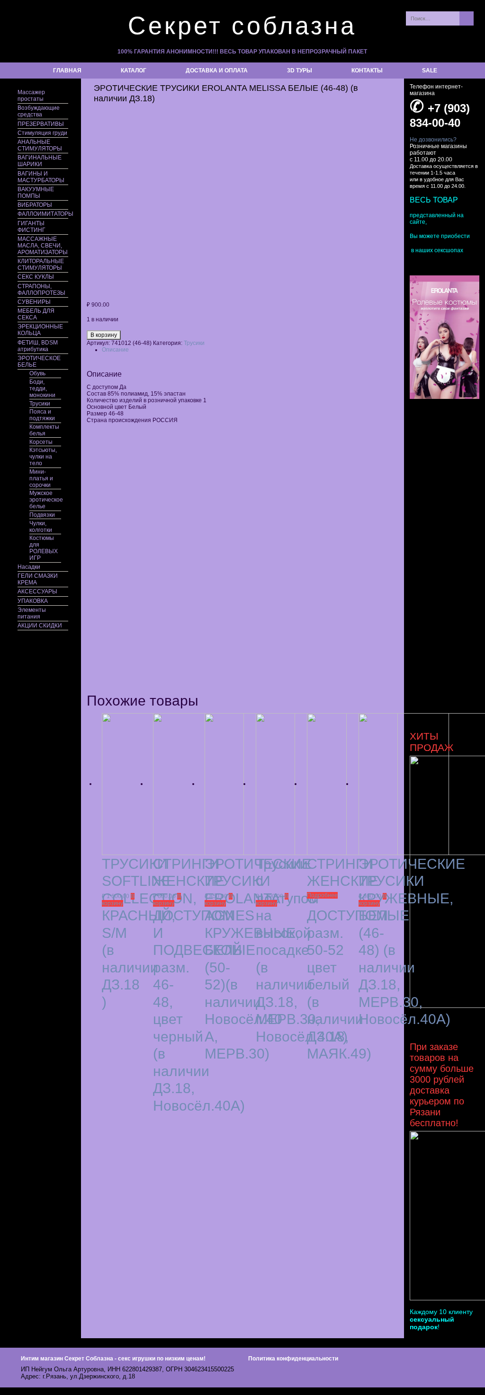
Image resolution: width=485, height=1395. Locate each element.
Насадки (29, 567)
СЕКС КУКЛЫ (36, 277)
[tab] (250, 349)
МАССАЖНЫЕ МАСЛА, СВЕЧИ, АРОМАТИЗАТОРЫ (43, 246)
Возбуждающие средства (39, 111)
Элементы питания (32, 613)
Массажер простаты (31, 95)
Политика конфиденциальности (293, 1358)
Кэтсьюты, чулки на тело (43, 457)
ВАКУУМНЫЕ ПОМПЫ (36, 192)
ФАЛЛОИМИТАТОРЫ (43, 214)
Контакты (367, 70)
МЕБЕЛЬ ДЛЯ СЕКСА (36, 314)
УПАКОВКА (33, 601)
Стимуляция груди (42, 133)
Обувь (37, 373)
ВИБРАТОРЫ (35, 205)
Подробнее (322, 895)
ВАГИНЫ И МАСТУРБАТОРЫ (41, 177)
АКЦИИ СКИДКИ (40, 625)
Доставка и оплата (217, 70)
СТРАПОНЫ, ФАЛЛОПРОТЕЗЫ (41, 289)
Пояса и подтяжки (42, 415)
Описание (115, 349)
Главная (67, 70)
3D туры (299, 70)
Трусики (39, 403)
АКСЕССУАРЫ (37, 591)
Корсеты (41, 442)
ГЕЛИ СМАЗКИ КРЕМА (38, 579)
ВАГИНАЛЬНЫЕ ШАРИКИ (40, 161)
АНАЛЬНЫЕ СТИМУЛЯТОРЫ (40, 145)
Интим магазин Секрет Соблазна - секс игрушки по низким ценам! (113, 1358)
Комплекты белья (44, 430)
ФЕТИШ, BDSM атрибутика (38, 346)
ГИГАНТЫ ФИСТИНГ (31, 226)
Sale (429, 70)
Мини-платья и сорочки (41, 478)
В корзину (103, 335)
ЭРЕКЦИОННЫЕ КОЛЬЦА (40, 329)
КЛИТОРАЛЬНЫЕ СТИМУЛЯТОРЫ (41, 264)
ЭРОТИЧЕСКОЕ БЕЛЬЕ (39, 361)
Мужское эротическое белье (45, 500)
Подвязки (42, 515)
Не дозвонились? (433, 139)
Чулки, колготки (40, 526)
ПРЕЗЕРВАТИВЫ (41, 124)
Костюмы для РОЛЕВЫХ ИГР (43, 548)
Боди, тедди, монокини (42, 388)
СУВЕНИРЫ (34, 302)
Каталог (133, 70)
